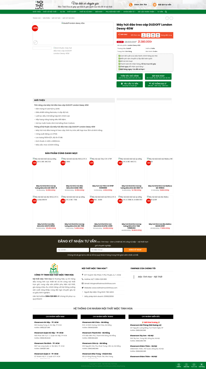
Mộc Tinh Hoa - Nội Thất (150, 277)
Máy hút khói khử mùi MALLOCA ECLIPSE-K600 (103, 225)
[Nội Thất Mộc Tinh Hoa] (38, 5)
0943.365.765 (141, 341)
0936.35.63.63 (45, 338)
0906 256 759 (140, 5)
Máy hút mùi (56, 18)
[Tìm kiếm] (166, 12)
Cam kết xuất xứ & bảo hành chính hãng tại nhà (137, 56)
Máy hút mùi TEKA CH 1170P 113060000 (103, 187)
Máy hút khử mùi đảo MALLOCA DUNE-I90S (74, 187)
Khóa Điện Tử (129, 12)
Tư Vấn (160, 12)
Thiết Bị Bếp (71, 12)
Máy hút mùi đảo (68, 18)
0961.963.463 (93, 338)
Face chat (194, 366)
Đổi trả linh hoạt (125, 61)
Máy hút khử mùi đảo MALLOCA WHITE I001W (46, 225)
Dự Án (62, 12)
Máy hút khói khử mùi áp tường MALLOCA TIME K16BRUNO (131, 226)
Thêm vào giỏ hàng (130, 76)
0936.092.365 (141, 351)
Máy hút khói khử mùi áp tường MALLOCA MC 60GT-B (46, 187)
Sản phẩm (46, 18)
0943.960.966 (93, 348)
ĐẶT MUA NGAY (158, 76)
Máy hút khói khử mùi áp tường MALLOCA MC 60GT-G (132, 187)
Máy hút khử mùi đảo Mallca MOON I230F (160, 225)
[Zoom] (35, 42)
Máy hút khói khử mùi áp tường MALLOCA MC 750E (74, 225)
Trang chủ (37, 18)
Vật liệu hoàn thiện (146, 12)
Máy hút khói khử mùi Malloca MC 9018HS (160, 187)
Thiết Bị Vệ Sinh (86, 12)
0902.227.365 (45, 327)
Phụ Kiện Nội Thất (113, 12)
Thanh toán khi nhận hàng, (137, 64)
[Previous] (38, 33)
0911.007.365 (44, 348)
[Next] (108, 33)
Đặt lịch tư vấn (164, 5)
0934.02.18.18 (93, 327)
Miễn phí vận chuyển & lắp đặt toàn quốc (135, 58)
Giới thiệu (37, 12)
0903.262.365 (141, 330)
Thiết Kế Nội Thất (50, 12)
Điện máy (98, 12)
